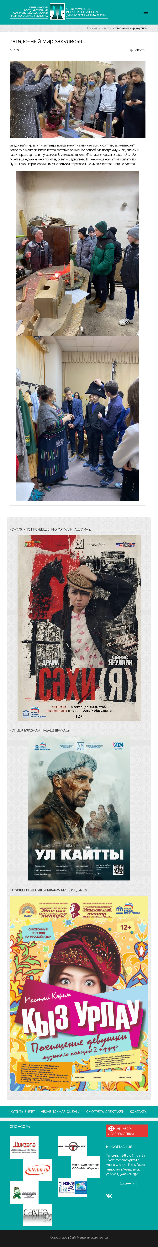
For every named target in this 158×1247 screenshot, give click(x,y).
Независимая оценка (61, 1111)
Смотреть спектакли (105, 1111)
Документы (127, 1183)
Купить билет (23, 1111)
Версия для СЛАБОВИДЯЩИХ (121, 1131)
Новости (139, 50)
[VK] (109, 1197)
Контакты (138, 1111)
